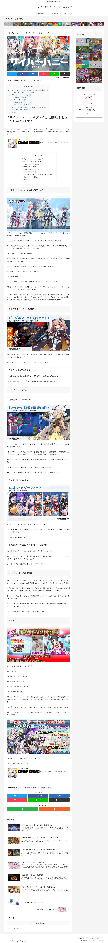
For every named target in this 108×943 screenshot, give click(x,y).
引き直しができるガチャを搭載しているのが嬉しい (29, 107)
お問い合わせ (89, 938)
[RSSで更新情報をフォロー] (54, 809)
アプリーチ (65, 142)
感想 (42, 787)
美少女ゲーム (48, 787)
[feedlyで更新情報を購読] (22, 809)
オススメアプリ (98, 938)
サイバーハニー (20, 787)
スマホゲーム (11, 787)
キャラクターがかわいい (21, 105)
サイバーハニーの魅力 (18, 100)
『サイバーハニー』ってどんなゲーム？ (23, 92)
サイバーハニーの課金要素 (19, 109)
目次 (36, 155)
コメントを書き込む (38, 923)
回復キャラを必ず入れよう (21, 97)
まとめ (13, 112)
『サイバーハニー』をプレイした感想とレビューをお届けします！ (28, 90)
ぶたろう (89, 107)
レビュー (36, 787)
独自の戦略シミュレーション (22, 102)
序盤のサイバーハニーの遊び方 (20, 95)
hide (32, 86)
